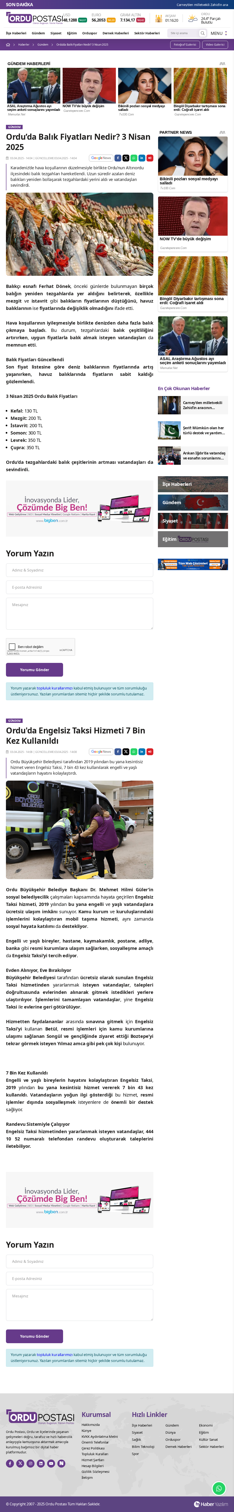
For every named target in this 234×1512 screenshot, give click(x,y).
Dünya (170, 1432)
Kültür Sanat (208, 1439)
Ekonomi (206, 1425)
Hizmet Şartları (93, 1459)
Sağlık (136, 1439)
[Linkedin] (41, 1464)
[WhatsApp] (219, 1488)
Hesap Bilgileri (93, 1465)
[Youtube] (51, 1464)
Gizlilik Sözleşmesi (95, 1471)
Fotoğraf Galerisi (185, 44)
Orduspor (89, 33)
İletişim (87, 1477)
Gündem (38, 33)
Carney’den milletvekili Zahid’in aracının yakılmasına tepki (170, 5)
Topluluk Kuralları (95, 1454)
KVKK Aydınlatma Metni (100, 1436)
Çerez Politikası (93, 1448)
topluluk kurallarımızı (55, 688)
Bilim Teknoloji (143, 1446)
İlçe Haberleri (16, 33)
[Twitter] (20, 1464)
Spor (135, 1453)
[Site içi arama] (202, 33)
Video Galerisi (215, 44)
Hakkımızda (91, 1424)
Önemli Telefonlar (95, 1442)
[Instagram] (31, 1464)
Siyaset (56, 33)
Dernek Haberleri (116, 33)
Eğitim (72, 33)
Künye (86, 1430)
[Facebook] (10, 1464)
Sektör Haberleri (147, 33)
